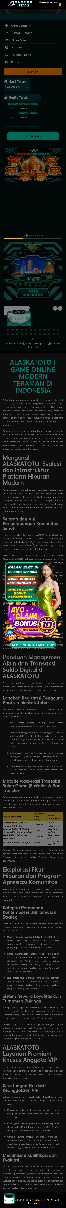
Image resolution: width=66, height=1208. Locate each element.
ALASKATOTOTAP (40, 1199)
